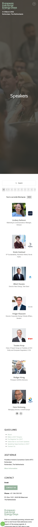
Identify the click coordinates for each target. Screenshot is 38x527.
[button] (34, 3)
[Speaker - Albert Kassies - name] (19, 277)
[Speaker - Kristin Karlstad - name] (19, 246)
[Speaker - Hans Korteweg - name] (19, 402)
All (4, 189)
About (10, 434)
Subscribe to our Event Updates (18, 442)
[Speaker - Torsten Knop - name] (19, 340)
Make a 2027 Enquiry (15, 437)
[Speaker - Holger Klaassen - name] (19, 308)
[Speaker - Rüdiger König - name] (19, 370)
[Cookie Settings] (2, 524)
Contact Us (11, 446)
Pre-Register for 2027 (15, 439)
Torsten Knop (19, 345)
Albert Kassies (19, 284)
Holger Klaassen (19, 314)
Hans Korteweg (19, 407)
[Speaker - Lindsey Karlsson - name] (19, 214)
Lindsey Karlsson (19, 220)
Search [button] (20, 183)
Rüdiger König (19, 377)
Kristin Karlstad (19, 252)
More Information (10, 468)
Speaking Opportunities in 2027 (18, 444)
